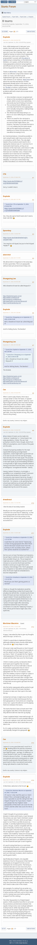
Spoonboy (7, 230)
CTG (4, 174)
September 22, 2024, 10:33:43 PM (11, 430)
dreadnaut (7, 499)
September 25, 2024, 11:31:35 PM (11, 502)
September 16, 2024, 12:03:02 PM (11, 233)
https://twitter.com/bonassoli (11, 298)
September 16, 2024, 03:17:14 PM (11, 258)
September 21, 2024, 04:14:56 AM (11, 345)
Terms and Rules (17, 941)
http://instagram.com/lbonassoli (12, 299)
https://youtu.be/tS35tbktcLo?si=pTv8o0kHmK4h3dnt (12, 182)
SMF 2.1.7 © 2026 (13, 943)
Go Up (3, 928)
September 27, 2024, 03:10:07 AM (11, 780)
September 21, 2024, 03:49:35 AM (11, 281)
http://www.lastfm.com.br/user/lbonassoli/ (15, 301)
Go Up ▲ (25, 941)
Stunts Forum (8, 6)
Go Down (5, 31)
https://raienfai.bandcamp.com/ (12, 303)
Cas (4, 389)
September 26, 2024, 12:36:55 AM (11, 533)
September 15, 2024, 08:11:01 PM (11, 199)
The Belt (8, 87)
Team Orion (26, 80)
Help (10, 941)
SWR (31, 890)
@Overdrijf (13, 72)
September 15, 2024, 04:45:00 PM (11, 40)
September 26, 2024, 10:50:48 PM (11, 742)
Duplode (6, 37)
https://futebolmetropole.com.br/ (12, 296)
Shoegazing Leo (9, 278)
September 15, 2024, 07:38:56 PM (11, 177)
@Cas (5, 436)
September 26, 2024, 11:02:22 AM (11, 626)
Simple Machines (23, 943)
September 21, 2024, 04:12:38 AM (11, 312)
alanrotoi (7, 255)
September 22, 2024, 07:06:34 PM (11, 393)
